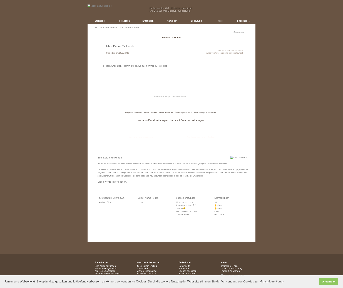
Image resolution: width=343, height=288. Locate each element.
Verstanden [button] (328, 281)
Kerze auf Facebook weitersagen (187, 120)
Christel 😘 (181, 208)
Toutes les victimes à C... (187, 205)
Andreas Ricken (106, 202)
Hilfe (220, 20)
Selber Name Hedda (148, 198)
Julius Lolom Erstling (147, 266)
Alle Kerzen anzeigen (105, 271)
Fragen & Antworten (230, 271)
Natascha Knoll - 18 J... (148, 273)
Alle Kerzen (124, 20)
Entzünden (147, 20)
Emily (216, 211)
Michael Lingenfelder (147, 271)
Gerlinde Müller (182, 214)
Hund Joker (219, 214)
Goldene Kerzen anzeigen (107, 273)
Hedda (140, 202)
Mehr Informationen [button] (272, 281)
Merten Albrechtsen (184, 202)
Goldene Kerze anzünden (201, 137)
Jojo (216, 202)
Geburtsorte (184, 266)
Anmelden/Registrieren (106, 268)
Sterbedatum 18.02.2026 (112, 198)
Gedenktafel (185, 262)
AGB (236, 266)
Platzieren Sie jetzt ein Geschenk (170, 96)
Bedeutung (196, 20)
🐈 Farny (218, 205)
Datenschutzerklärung (231, 268)
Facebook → (243, 20)
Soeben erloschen (188, 271)
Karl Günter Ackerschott (186, 211)
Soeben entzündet (185, 198)
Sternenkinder (221, 198)
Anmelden (172, 20)
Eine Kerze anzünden (105, 266)
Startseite (100, 20)
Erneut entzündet (187, 273)
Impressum (226, 266)
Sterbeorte (184, 268)
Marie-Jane (142, 268)
